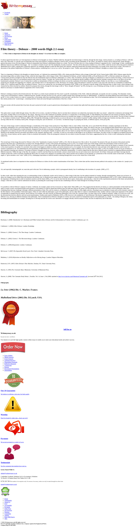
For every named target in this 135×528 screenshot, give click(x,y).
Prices (6, 38)
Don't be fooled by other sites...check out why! (14, 416)
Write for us (7, 44)
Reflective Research (10, 364)
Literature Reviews (9, 360)
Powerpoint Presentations (11, 369)
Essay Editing (8, 355)
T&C (5, 518)
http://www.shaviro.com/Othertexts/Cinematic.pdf (72, 276)
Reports (6, 367)
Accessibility (8, 505)
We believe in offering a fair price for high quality (15, 392)
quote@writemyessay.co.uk (9, 484)
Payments (7, 507)
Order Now (7, 509)
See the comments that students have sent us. (14, 464)
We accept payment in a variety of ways (12, 440)
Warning (6, 512)
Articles (6, 515)
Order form (7, 39)
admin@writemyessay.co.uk (9, 473)
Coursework (8, 365)
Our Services (8, 36)
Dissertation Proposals (10, 362)
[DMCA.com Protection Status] (5, 495)
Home (6, 33)
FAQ (5, 504)
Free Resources (8, 43)
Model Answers (9, 357)
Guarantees (7, 41)
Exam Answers (8, 359)
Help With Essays (9, 517)
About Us (7, 34)
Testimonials (8, 500)
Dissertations (8, 370)
